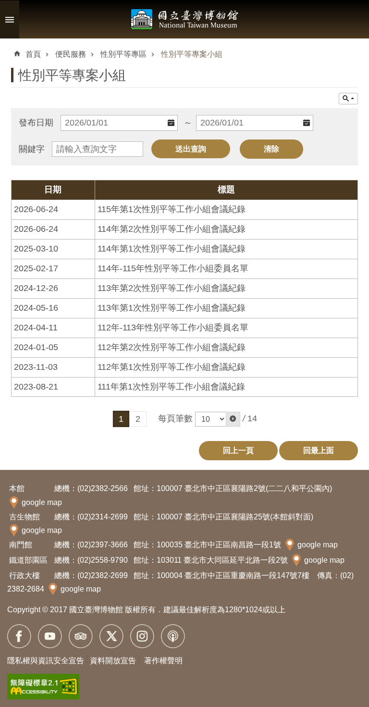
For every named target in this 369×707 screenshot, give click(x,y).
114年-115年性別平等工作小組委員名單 (173, 268)
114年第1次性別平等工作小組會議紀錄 (172, 248)
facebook (19, 636)
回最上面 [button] (318, 450)
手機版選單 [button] (9, 19)
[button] (233, 419)
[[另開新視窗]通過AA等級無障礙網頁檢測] (43, 687)
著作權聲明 (163, 660)
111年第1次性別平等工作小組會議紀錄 (171, 386)
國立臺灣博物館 (184, 19)
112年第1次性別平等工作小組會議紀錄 (172, 367)
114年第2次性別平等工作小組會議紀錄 (172, 229)
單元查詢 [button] (348, 98)
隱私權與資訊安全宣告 (45, 660)
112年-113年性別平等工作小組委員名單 (173, 327)
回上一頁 (238, 450)
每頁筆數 (175, 418)
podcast (173, 636)
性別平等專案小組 (191, 54)
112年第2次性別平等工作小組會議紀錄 (172, 347)
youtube (50, 636)
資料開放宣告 (113, 660)
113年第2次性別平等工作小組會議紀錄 (172, 288)
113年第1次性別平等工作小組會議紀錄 (172, 308)
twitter (111, 636)
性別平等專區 (123, 54)
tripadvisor (81, 636)
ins (142, 636)
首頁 (33, 54)
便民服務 (70, 54)
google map (42, 502)
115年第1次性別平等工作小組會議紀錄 (172, 209)
